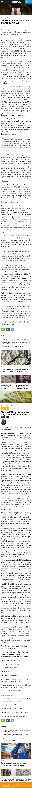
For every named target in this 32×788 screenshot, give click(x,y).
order (6, 573)
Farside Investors (17, 442)
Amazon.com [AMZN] (16, 49)
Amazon (13, 18)
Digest (8, 406)
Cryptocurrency (17, 406)
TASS (10, 530)
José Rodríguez (11, 419)
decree (12, 548)
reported (28, 49)
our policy (15, 786)
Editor (9, 421)
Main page (3, 18)
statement (20, 629)
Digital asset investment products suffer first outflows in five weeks (15, 739)
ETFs (12, 406)
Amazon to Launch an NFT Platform (12, 346)
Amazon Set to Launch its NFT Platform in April (15, 339)
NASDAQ (4, 49)
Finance (9, 18)
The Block (27, 485)
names (29, 210)
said (19, 322)
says (26, 168)
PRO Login (28, 1)
